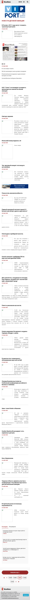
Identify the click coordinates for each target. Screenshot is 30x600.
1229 (10, 577)
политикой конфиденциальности (10, 598)
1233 (12, 581)
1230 (14, 577)
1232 (24, 577)
